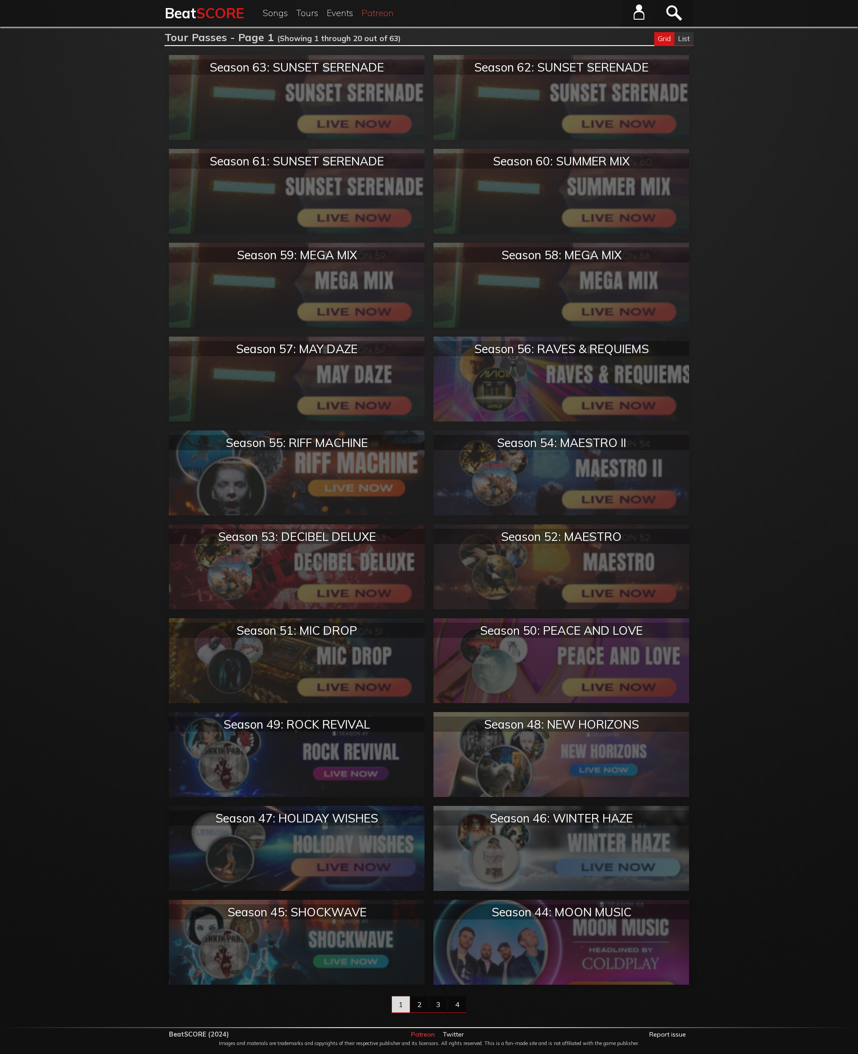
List (684, 38)
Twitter (453, 1034)
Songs (275, 13)
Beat (204, 13)
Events (340, 13)
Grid (664, 38)
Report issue (667, 1034)
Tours (307, 13)
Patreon (378, 13)
